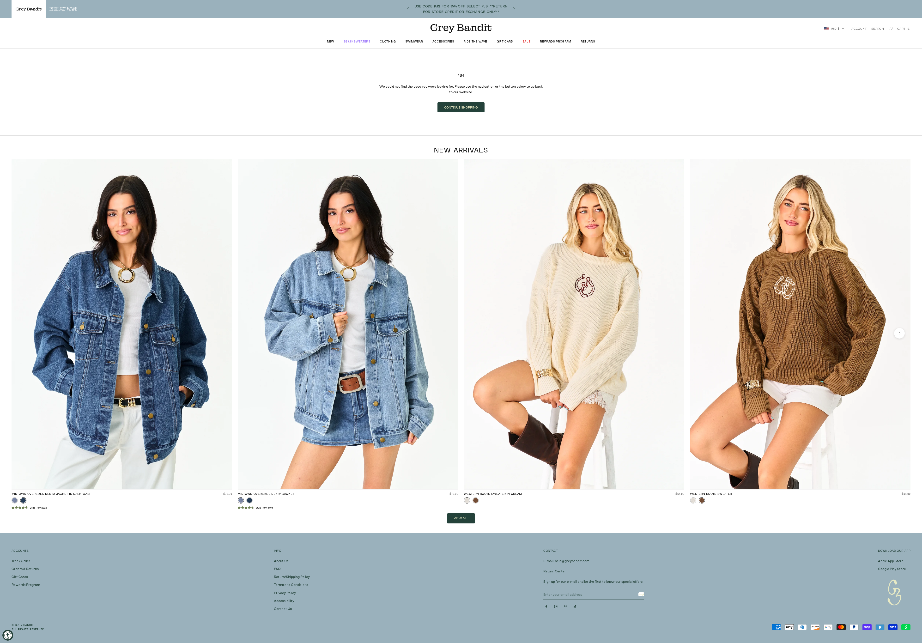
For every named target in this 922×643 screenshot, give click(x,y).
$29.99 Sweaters (357, 41)
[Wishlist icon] (890, 28)
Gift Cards (20, 576)
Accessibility (284, 600)
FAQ (277, 568)
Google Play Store (892, 568)
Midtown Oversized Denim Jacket (266, 494)
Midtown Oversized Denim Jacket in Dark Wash (51, 494)
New (330, 41)
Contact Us (283, 608)
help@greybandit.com (572, 560)
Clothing (388, 41)
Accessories (443, 41)
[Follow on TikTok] (575, 606)
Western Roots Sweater (711, 494)
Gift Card (505, 41)
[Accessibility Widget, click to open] (7, 635)
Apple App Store (891, 560)
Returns (588, 41)
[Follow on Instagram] (556, 606)
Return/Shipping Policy (292, 576)
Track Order (21, 560)
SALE (526, 41)
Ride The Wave (475, 41)
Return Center (554, 571)
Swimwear (414, 41)
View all (461, 518)
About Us (281, 560)
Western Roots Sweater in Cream (493, 494)
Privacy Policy (285, 592)
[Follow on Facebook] (546, 606)
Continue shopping (461, 107)
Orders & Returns (25, 568)
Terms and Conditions (291, 584)
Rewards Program (555, 41)
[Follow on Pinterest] (565, 606)
